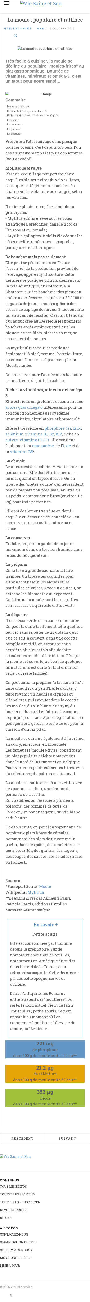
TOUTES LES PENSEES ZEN (20, 1202)
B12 (59, 434)
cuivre (11, 439)
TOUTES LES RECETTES (17, 1194)
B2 (51, 434)
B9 (46, 439)
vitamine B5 (21, 451)
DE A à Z (6, 1218)
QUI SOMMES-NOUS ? (16, 1250)
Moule (45, 886)
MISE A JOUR (10, 1266)
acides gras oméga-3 (24, 407)
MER (40, 28)
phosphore (54, 428)
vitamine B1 (36, 434)
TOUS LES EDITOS (13, 1186)
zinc (77, 428)
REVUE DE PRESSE (13, 1210)
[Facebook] (4, 35)
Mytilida (35, 892)
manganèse (43, 445)
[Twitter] (15, 35)
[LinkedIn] (10, 35)
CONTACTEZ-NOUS (14, 1234)
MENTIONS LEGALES (15, 1258)
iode (67, 445)
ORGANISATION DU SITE (18, 1242)
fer (68, 428)
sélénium (14, 434)
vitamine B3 (30, 439)
